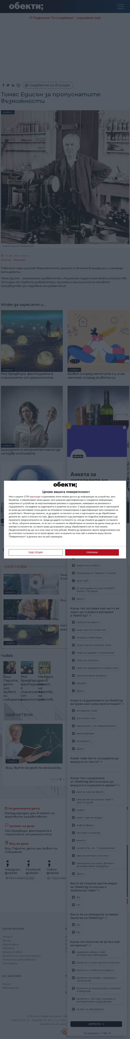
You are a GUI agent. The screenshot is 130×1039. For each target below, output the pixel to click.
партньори (34, 496)
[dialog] (65, 519)
